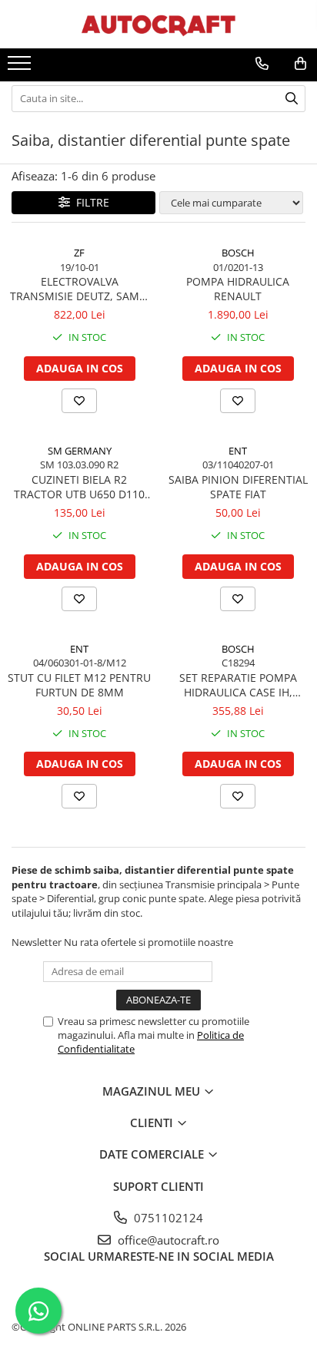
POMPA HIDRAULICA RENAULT (237, 288)
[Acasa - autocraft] (158, 24)
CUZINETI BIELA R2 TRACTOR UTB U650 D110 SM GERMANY (79, 486)
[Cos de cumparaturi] (300, 63)
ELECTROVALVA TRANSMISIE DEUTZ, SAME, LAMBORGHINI (79, 288)
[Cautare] (291, 98)
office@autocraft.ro (167, 1240)
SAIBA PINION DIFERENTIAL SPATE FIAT (238, 486)
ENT (238, 451)
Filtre (89, 202)
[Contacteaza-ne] (262, 63)
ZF (79, 253)
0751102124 (167, 1217)
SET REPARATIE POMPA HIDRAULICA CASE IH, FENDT (238, 684)
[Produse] (21, 67)
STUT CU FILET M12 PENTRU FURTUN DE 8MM (79, 684)
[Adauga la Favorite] (79, 400)
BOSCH (238, 253)
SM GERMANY (80, 451)
